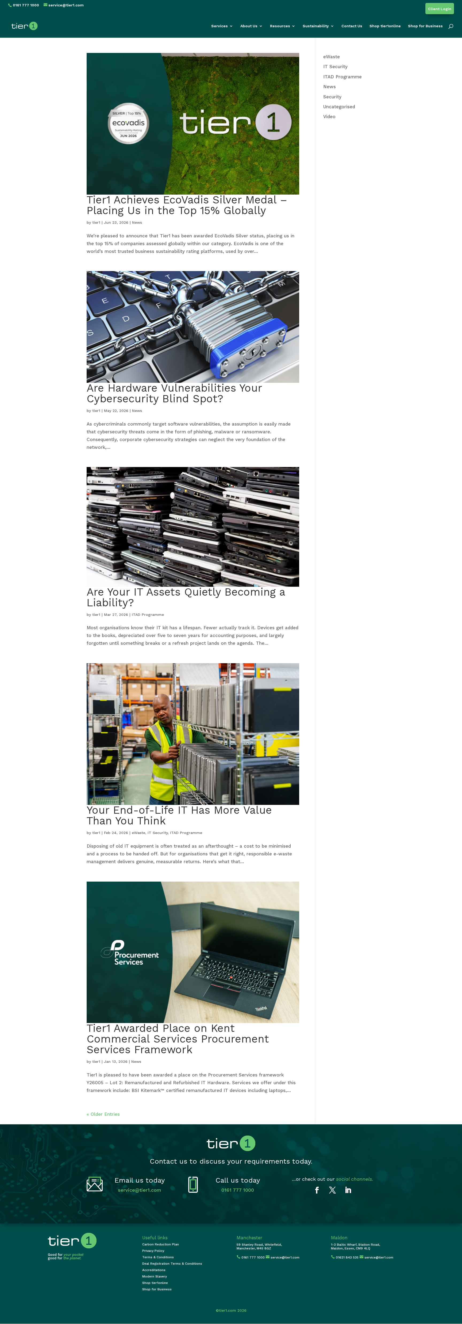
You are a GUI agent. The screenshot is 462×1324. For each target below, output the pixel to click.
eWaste (138, 833)
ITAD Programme (148, 614)
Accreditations (153, 1270)
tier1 (96, 222)
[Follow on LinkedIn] (348, 1190)
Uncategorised (339, 106)
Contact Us (351, 26)
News (137, 222)
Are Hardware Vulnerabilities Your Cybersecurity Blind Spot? (174, 393)
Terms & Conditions (158, 1257)
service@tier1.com (139, 1190)
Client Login (439, 9)
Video (329, 116)
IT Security (158, 833)
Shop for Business (425, 26)
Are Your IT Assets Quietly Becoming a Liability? (186, 597)
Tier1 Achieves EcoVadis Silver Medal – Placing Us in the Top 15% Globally (187, 205)
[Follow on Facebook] (317, 1190)
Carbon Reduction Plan (160, 1244)
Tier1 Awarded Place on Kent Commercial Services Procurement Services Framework (178, 1039)
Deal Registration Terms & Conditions (172, 1263)
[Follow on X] (332, 1190)
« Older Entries (103, 1114)
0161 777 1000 (237, 1190)
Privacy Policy (153, 1251)
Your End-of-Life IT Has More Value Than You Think (179, 815)
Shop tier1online (385, 26)
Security (332, 96)
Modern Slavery (154, 1276)
